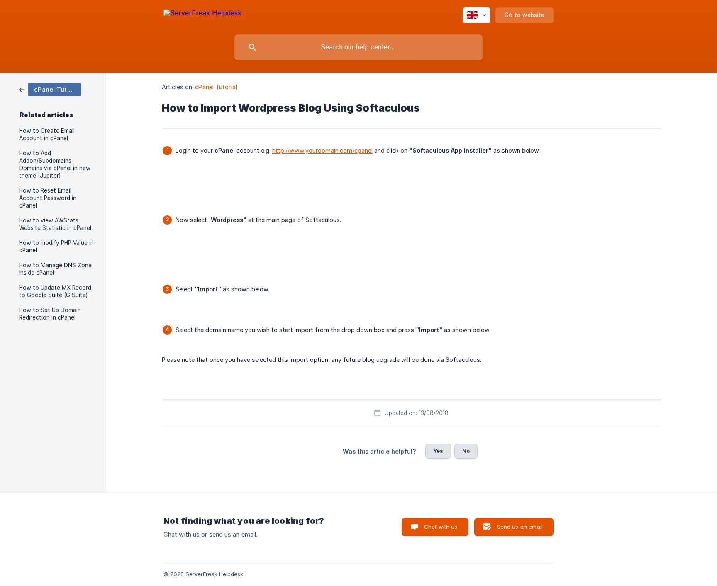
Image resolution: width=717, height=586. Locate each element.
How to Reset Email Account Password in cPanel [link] (47, 198)
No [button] (466, 450)
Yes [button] (438, 450)
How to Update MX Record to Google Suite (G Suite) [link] (55, 291)
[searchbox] (358, 47)
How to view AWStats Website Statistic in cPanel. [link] (56, 224)
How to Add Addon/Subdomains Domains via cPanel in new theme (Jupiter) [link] (54, 164)
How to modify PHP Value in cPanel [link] (56, 246)
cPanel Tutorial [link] (216, 86)
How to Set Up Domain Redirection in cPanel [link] (50, 314)
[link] (50, 89)
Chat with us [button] (441, 526)
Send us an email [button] (520, 526)
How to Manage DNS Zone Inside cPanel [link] (55, 269)
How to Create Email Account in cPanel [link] (47, 134)
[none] (202, 14)
